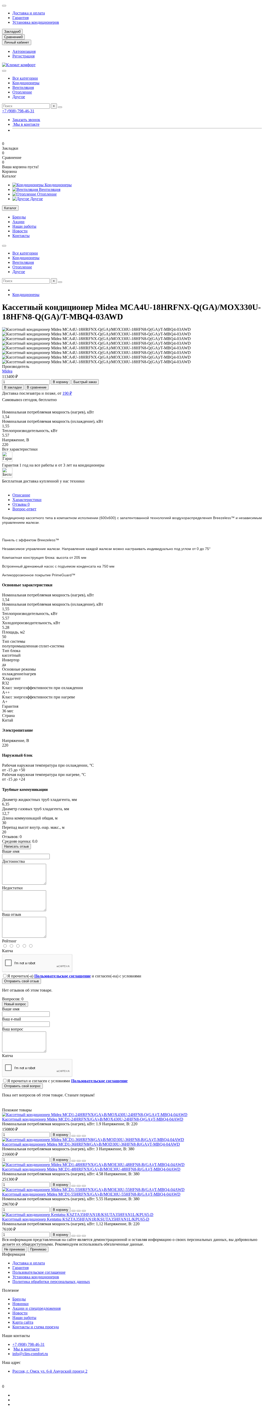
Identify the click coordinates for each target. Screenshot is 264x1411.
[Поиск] (60, 107)
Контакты (21, 235)
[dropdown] (4, 5)
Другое (18, 97)
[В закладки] (79, 1136)
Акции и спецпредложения (36, 1308)
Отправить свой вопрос (22, 1086)
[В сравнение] (84, 1136)
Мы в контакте (25, 124)
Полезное (10, 1290)
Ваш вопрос (12, 1029)
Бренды (19, 217)
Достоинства (13, 861)
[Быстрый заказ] (73, 1136)
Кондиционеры (25, 83)
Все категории (25, 78)
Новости (20, 231)
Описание (21, 495)
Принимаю (38, 1249)
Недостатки (12, 888)
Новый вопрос (15, 1004)
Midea (7, 371)
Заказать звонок (26, 119)
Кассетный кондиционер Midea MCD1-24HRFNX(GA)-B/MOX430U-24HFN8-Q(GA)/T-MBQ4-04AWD (92, 1119)
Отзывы (21, 504)
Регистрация (23, 56)
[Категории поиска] (4, 71)
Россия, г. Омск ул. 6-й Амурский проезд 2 (49, 1371)
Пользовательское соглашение (38, 1272)
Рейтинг (9, 941)
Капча (7, 951)
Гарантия (20, 17)
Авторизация (24, 51)
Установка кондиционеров (35, 22)
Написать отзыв (16, 846)
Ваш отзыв (11, 914)
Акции (18, 221)
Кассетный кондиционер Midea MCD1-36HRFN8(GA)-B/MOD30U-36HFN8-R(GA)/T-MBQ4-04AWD (91, 1144)
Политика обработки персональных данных (51, 1281)
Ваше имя (10, 851)
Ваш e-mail (11, 1019)
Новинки (20, 1304)
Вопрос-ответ (24, 509)
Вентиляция (23, 87)
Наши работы (24, 226)
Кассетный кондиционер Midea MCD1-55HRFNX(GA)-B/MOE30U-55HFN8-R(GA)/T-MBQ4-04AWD (91, 1194)
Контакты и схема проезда (35, 1327)
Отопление (22, 92)
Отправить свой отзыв (21, 981)
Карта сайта (22, 1322)
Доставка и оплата (28, 13)
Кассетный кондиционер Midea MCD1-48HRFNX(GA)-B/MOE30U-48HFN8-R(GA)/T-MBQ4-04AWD (91, 1169)
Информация (13, 1254)
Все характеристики (20, 449)
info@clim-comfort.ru (30, 1353)
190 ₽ (67, 393)
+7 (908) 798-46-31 (18, 111)
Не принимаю (14, 1249)
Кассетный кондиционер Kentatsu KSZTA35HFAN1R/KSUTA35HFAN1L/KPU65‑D (75, 1219)
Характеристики (27, 499)
